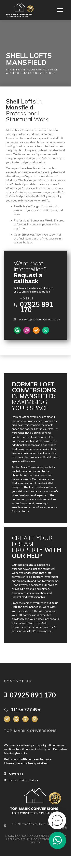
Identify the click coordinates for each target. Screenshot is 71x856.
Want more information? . (30, 272)
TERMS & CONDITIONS (36, 839)
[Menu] (60, 10)
